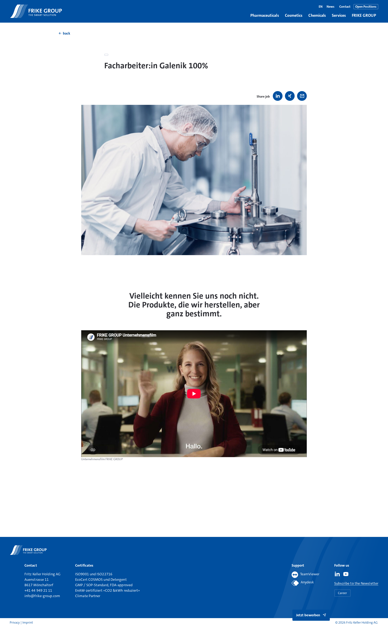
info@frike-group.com (42, 596)
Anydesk (307, 582)
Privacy (15, 622)
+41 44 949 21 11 (38, 590)
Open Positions (365, 6)
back (66, 33)
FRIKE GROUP (364, 15)
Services (339, 15)
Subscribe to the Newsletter (356, 583)
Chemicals (317, 15)
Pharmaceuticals (264, 15)
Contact (344, 6)
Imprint (27, 622)
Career (342, 593)
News (330, 6)
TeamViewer (309, 574)
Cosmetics (294, 15)
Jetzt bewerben (308, 615)
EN (321, 6)
